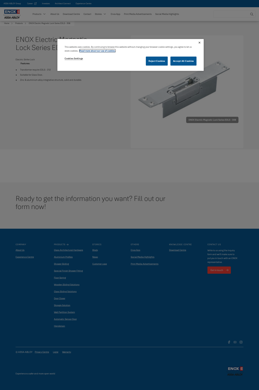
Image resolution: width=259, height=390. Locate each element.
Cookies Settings (74, 58)
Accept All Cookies (183, 61)
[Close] (199, 42)
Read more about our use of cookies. (97, 50)
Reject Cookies (157, 61)
